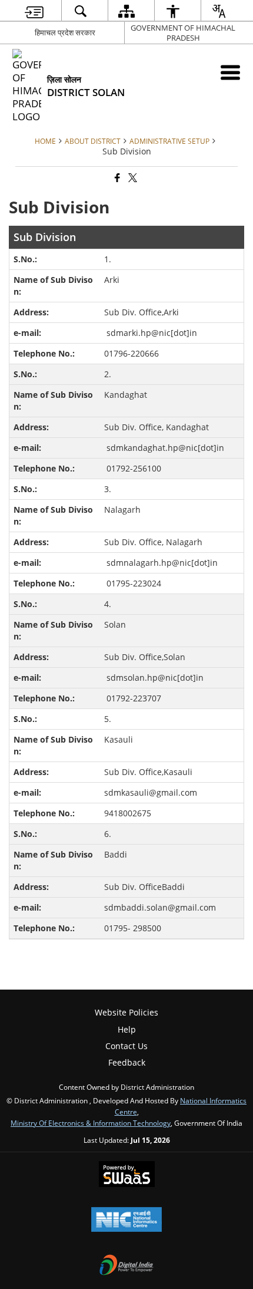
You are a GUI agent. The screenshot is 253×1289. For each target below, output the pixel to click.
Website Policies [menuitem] (126, 1012)
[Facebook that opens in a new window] (116, 178)
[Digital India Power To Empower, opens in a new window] (126, 1266)
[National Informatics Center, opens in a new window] (126, 1220)
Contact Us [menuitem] (126, 1045)
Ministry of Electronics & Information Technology (91, 1123)
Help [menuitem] (127, 1029)
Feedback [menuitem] (126, 1062)
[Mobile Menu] (230, 72)
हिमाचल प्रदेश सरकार (65, 32)
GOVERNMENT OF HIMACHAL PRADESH (183, 32)
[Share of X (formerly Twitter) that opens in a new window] (131, 178)
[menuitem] (34, 11)
